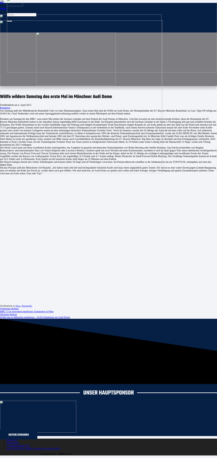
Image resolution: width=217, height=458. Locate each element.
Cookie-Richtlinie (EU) (18, 445)
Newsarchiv (27, 306)
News (17, 306)
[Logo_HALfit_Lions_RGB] (81, 172)
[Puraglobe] (38, 431)
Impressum (11, 440)
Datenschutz (12, 442)
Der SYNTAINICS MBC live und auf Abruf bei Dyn (33, 448)
